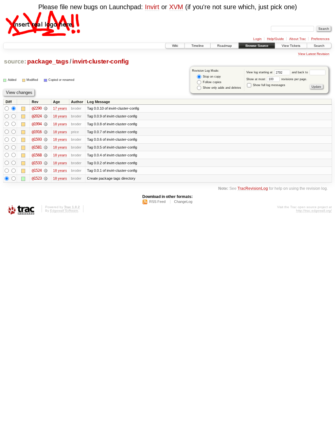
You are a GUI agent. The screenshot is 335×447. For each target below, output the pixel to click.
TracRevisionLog (253, 188)
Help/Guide (275, 39)
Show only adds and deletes (221, 87)
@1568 (37, 155)
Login (257, 39)
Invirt (152, 6)
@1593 (37, 139)
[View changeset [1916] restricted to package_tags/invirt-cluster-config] (45, 132)
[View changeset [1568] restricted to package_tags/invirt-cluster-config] (45, 155)
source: (15, 61)
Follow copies (211, 82)
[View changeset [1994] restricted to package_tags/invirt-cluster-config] (45, 124)
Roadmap (224, 45)
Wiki (175, 45)
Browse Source (256, 45)
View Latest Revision (313, 54)
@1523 (37, 178)
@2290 (37, 108)
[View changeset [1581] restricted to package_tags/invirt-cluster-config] (45, 147)
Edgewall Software (64, 210)
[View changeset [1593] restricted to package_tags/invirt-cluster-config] (45, 139)
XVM (176, 6)
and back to (300, 72)
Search (319, 45)
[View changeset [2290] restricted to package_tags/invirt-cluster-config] (45, 108)
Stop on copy (211, 76)
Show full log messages (268, 85)
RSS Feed (157, 202)
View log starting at (259, 72)
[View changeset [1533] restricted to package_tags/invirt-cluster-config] (45, 163)
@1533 (37, 163)
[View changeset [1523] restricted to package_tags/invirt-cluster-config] (45, 178)
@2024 (37, 116)
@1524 (37, 170)
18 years (60, 116)
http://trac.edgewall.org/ (314, 210)
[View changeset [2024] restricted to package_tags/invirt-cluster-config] (45, 116)
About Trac (297, 39)
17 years (60, 108)
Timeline (197, 45)
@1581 (37, 147)
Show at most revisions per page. (276, 79)
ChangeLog (183, 202)
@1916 (37, 132)
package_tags (47, 61)
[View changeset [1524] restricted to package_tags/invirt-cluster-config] (45, 170)
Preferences (320, 39)
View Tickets (291, 45)
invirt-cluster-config (100, 61)
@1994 (37, 124)
